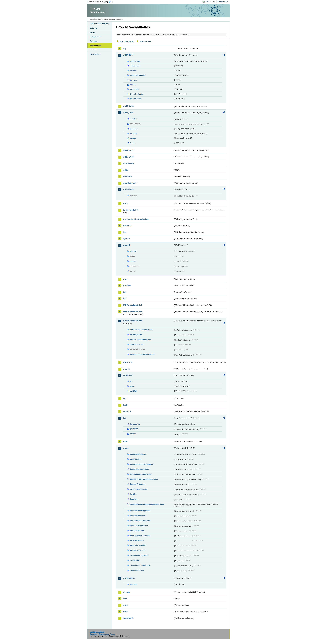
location (133, 71)
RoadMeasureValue (137, 550)
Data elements (95, 37)
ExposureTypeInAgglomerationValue (144, 479)
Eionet (100, 19)
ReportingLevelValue (138, 545)
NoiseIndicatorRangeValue (140, 511)
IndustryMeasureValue (138, 489)
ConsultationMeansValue (139, 469)
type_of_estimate (136, 94)
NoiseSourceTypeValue (139, 526)
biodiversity (128, 163)
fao (124, 232)
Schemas (93, 41)
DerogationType (136, 334)
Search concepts (145, 41)
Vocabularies (95, 46)
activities (133, 119)
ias (124, 292)
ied (124, 299)
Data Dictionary (109, 19)
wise (125, 611)
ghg (125, 279)
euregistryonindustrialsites (136, 219)
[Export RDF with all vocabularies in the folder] (224, 55)
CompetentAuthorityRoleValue (141, 464)
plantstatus (134, 429)
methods (133, 133)
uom (125, 605)
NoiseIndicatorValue (137, 515)
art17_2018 (128, 157)
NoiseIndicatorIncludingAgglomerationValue (147, 504)
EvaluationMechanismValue (140, 474)
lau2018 (127, 411)
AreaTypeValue (135, 459)
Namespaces (95, 54)
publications (129, 578)
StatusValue (134, 560)
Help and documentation (99, 24)
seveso (126, 592)
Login (207, 1)
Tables (92, 32)
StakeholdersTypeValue (139, 555)
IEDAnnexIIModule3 (132, 312)
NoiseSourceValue (137, 530)
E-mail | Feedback (97, 632)
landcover (128, 375)
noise (126, 448)
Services (93, 50)
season (133, 85)
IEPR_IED (127, 362)
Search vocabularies (126, 41)
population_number (137, 75)
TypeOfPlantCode (136, 344)
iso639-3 (133, 494)
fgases (126, 239)
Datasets (93, 28)
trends (132, 143)
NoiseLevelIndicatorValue (140, 520)
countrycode (135, 61)
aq (124, 49)
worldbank (128, 618)
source (132, 261)
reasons (133, 138)
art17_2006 (128, 113)
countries (133, 129)
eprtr (125, 203)
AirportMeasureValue (138, 454)
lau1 (125, 398)
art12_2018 (128, 106)
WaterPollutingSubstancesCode (142, 355)
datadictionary (130, 183)
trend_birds (134, 89)
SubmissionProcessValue (140, 565)
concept (133, 251)
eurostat (127, 226)
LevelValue (134, 499)
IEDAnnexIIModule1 (132, 305)
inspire (126, 369)
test (125, 598)
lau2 (125, 405)
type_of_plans (135, 99)
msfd (125, 442)
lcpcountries (135, 424)
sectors (133, 434)
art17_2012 (128, 150)
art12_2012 (128, 55)
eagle (132, 386)
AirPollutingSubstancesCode (141, 330)
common (127, 176)
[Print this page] (211, 1)
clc (131, 381)
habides (127, 285)
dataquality (128, 189)
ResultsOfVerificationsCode (140, 340)
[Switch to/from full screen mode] (214, 1)
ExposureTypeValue (137, 484)
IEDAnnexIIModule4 (132, 321)
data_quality (134, 66)
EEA (100, 1)
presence (133, 80)
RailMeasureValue (137, 540)
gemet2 (126, 245)
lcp (124, 418)
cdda (125, 170)
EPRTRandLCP (130, 210)
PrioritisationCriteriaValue (140, 535)
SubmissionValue (137, 570)
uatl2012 (133, 391)
